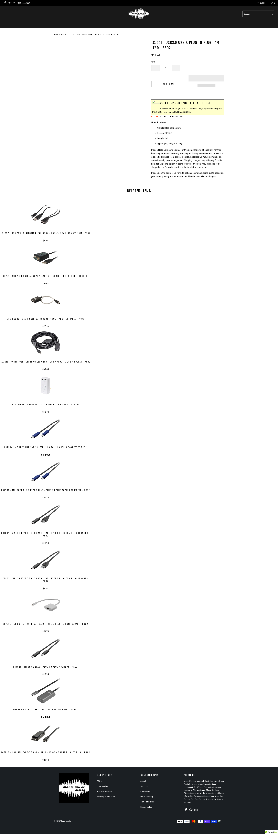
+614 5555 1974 (23, 3)
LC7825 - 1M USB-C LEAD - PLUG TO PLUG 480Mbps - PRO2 (45, 647)
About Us (144, 786)
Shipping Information (106, 797)
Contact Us (145, 791)
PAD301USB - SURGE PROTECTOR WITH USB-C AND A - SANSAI (45, 385)
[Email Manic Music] (14, 3)
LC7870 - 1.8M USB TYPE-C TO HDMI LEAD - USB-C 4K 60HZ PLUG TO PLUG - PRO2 (45, 733)
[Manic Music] (139, 14)
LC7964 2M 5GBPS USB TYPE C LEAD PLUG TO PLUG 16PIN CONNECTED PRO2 (45, 428)
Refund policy (146, 807)
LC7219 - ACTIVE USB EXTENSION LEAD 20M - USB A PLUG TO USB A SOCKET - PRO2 (45, 342)
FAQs (99, 781)
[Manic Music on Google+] (9, 3)
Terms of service (147, 802)
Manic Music (65, 821)
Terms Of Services (104, 791)
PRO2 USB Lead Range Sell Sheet (168, 112)
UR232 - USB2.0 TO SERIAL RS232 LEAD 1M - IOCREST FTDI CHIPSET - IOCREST (45, 257)
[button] (207, 78)
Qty (153, 62)
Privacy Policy (102, 786)
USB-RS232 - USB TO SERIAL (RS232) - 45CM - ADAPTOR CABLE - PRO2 (45, 300)
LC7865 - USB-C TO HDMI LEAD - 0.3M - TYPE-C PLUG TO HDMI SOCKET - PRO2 (45, 605)
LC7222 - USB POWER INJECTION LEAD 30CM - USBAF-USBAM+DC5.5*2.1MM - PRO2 (45, 214)
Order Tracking (146, 797)
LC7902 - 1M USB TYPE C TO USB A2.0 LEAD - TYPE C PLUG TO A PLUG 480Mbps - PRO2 (45, 559)
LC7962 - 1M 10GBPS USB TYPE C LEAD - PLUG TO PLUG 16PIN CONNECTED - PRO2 (45, 471)
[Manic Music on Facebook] (5, 3)
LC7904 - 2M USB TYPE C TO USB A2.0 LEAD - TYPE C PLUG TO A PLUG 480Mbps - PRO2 (45, 514)
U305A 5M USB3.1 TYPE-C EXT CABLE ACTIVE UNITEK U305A (45, 690)
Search (143, 781)
